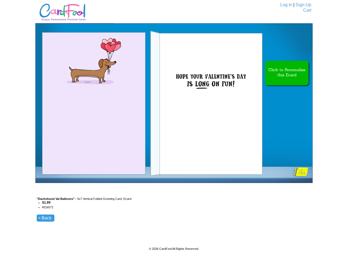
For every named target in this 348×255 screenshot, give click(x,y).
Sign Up (303, 4)
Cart (307, 10)
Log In (286, 4)
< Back (44, 218)
